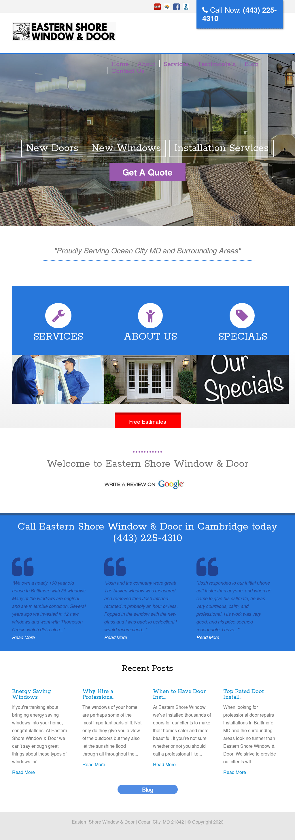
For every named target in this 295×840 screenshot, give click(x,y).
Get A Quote (147, 172)
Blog (251, 64)
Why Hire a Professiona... (98, 694)
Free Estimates (147, 421)
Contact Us (128, 71)
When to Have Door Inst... (179, 694)
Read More (23, 637)
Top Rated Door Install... (243, 694)
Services (176, 64)
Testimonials (216, 64)
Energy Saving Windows (31, 694)
